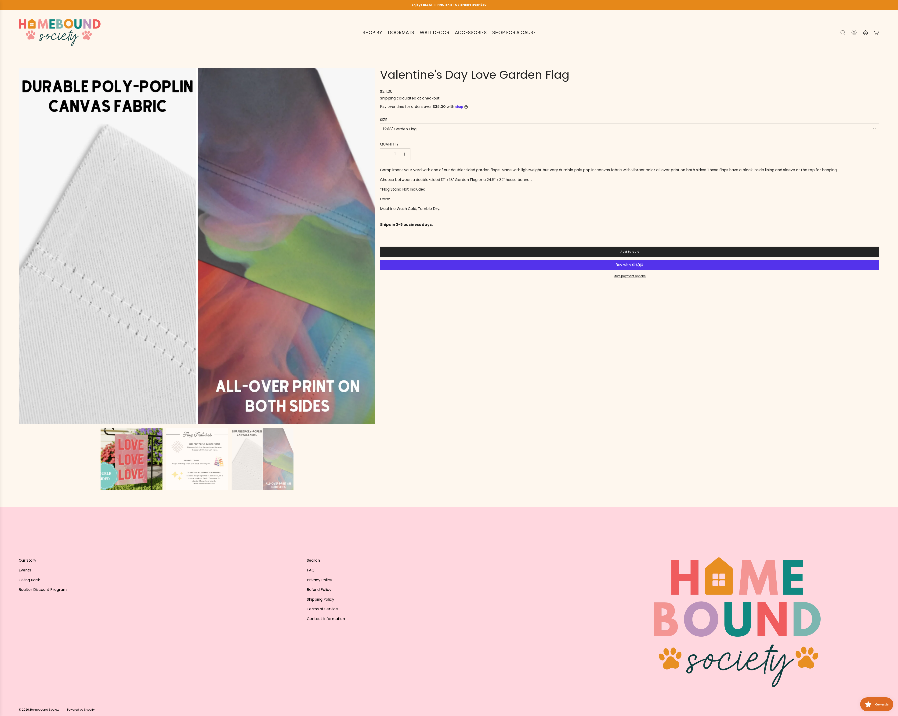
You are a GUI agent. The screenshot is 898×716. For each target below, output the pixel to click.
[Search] (842, 32)
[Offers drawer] (865, 32)
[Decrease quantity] (385, 154)
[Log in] (854, 32)
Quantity (389, 144)
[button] (24, 246)
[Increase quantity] (404, 154)
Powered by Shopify (81, 710)
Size (383, 119)
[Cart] (876, 32)
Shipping (388, 98)
